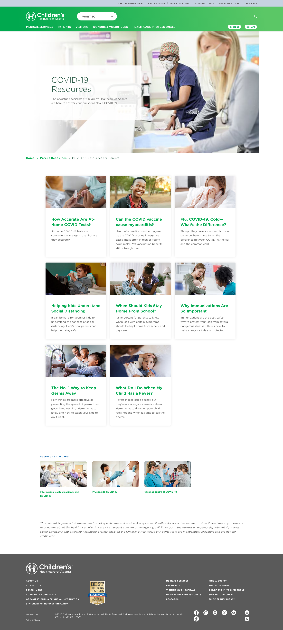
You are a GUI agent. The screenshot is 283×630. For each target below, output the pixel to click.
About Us (32, 581)
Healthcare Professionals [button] (154, 26)
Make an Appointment (130, 3)
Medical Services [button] (39, 26)
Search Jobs (34, 590)
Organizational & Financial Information (52, 599)
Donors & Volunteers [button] (110, 26)
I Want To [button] (88, 16)
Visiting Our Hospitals (181, 590)
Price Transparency (222, 599)
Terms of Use (32, 614)
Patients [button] (64, 26)
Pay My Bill (173, 585)
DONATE (250, 27)
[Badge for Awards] (97, 593)
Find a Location (179, 3)
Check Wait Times (204, 3)
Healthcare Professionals (183, 594)
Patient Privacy (33, 620)
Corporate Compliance (41, 594)
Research (251, 3)
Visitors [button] (82, 26)
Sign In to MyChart (229, 3)
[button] (258, 23)
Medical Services (177, 581)
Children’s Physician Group (227, 590)
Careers (234, 27)
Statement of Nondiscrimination (47, 604)
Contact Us (33, 585)
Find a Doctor (156, 3)
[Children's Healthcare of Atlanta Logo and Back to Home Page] (46, 16)
